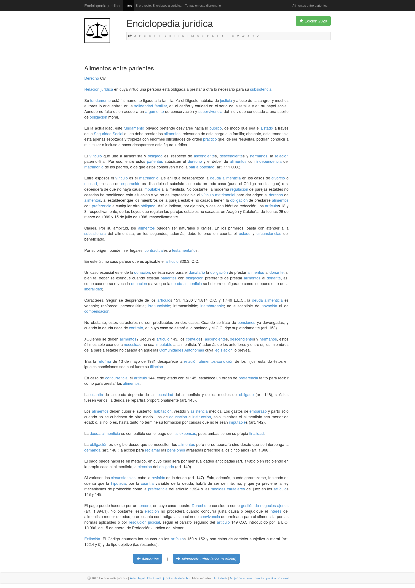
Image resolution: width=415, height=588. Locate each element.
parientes (155, 161)
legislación (223, 350)
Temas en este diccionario (203, 5)
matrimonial (225, 194)
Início (128, 5)
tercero (145, 505)
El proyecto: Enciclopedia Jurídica (159, 5)
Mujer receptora (241, 578)
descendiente (231, 155)
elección (145, 466)
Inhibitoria (220, 578)
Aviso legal (137, 578)
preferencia (101, 205)
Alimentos (150, 558)
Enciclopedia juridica (102, 5)
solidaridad (143, 105)
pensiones (246, 322)
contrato (136, 327)
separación (130, 183)
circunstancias (269, 233)
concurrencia (116, 377)
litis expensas (184, 433)
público (215, 128)
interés (275, 511)
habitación (163, 411)
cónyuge (193, 339)
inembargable (212, 305)
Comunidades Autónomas (181, 350)
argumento (154, 111)
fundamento (100, 100)
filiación (156, 366)
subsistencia (260, 89)
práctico (210, 139)
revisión (158, 477)
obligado (155, 155)
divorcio (278, 178)
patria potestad (201, 167)
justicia (226, 100)
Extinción (92, 538)
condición (225, 361)
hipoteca (118, 483)
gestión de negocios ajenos (265, 505)
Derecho (91, 78)
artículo (271, 205)
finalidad (256, 433)
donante (277, 272)
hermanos (258, 155)
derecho (195, 161)
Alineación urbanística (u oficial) (208, 558)
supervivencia (210, 111)
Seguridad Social (108, 133)
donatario (197, 272)
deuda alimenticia (225, 178)
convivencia (210, 516)
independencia (269, 161)
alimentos (172, 133)
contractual (154, 250)
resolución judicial (144, 522)
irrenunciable (159, 305)
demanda (92, 450)
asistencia (199, 411)
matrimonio (94, 167)
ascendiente (204, 155)
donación (142, 272)
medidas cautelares (228, 488)
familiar (161, 105)
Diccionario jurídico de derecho (168, 578)
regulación (239, 189)
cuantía (96, 394)
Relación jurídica (98, 89)
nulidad (90, 183)
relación (282, 155)
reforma (104, 361)
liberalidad (93, 289)
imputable (152, 189)
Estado (267, 128)
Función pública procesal (271, 578)
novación (269, 305)
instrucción (201, 416)
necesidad (133, 344)
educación (178, 416)
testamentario (184, 250)
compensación (96, 311)
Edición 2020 (315, 21)
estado (245, 233)
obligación (98, 117)
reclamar (152, 450)
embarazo (258, 411)
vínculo (95, 155)
